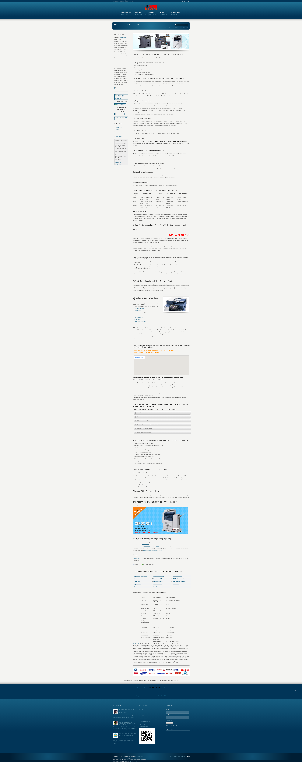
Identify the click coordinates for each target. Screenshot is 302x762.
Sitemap (135, 761)
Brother (117, 129)
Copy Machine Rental (158, 581)
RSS (140, 709)
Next (142, 756)
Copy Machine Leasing (158, 576)
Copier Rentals (137, 584)
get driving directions (144, 724)
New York (170, 27)
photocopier (151, 550)
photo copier (123, 37)
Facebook (145, 709)
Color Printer (176, 584)
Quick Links (128, 1)
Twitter (143, 709)
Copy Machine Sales (158, 578)
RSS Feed (131, 761)
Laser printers (137, 310)
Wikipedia (117, 161)
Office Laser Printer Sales (140, 321)
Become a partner (144, 726)
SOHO (157, 546)
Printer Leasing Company (140, 578)
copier (179, 327)
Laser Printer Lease (157, 587)
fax (147, 550)
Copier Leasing (137, 319)
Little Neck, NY (136, 643)
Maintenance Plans (138, 317)
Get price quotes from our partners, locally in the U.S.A (151, 696)
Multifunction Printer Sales (179, 578)
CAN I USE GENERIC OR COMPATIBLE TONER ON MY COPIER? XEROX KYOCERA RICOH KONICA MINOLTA (127, 723)
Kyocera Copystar (119, 127)
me (132, 1)
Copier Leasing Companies (140, 576)
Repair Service (119, 136)
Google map (118, 164)
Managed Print (119, 134)
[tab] (162, 413)
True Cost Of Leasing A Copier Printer (127, 733)
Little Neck (177, 27)
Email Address (169, 714)
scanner (160, 550)
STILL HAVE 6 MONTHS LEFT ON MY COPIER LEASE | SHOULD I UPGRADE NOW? (126, 711)
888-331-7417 (143, 719)
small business (147, 546)
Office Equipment (120, 1)
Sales (179, 756)
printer (156, 550)
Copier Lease (137, 587)
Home (165, 27)
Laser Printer (176, 587)
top (189, 756)
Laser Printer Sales (157, 584)
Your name (168, 709)
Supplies (183, 756)
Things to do (118, 162)
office (143, 544)
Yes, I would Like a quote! (151, 688)
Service (114, 1)
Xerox (117, 132)
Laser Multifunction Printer (179, 581)
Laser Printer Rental (177, 576)
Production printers (139, 308)
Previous (139, 756)
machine (147, 544)
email (144, 550)
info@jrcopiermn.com (145, 721)
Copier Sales (137, 581)
